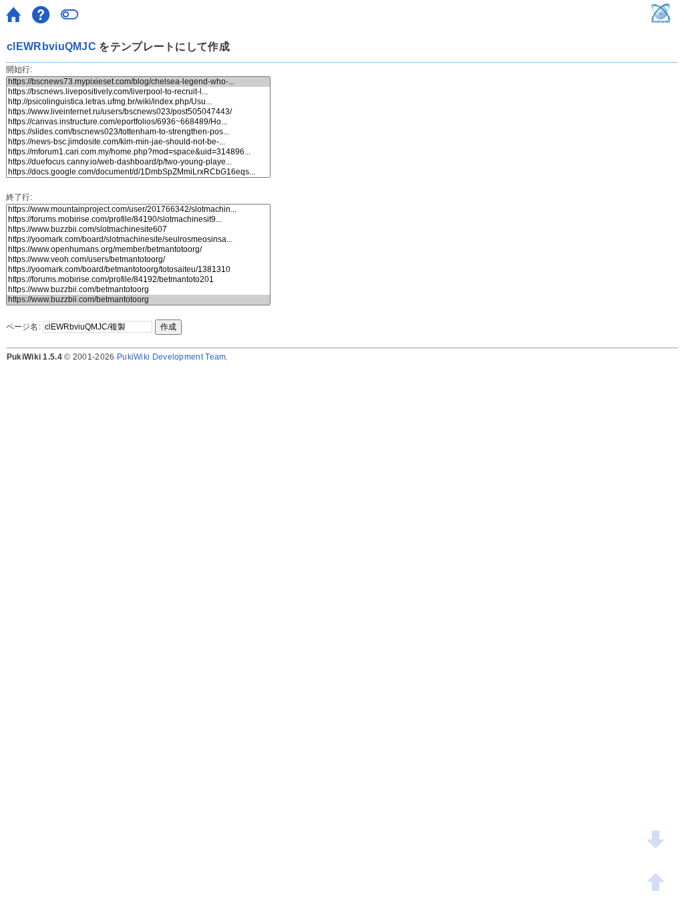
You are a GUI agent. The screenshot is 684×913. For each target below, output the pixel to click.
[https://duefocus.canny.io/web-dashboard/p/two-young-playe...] (138, 162)
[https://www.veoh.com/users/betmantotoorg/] (138, 260)
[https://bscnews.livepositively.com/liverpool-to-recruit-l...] (138, 92)
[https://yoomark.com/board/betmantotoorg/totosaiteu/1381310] (138, 270)
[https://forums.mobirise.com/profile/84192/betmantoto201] (138, 280)
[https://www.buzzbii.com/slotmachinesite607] (138, 230)
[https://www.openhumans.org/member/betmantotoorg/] (138, 250)
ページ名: (23, 327)
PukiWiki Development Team (171, 357)
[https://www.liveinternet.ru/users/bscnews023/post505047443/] (138, 112)
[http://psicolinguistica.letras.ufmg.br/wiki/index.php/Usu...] (138, 102)
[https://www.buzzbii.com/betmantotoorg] (138, 290)
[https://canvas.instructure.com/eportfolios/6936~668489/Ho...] (138, 122)
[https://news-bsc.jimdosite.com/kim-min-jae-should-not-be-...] (138, 142)
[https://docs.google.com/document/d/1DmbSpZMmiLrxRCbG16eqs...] (138, 172)
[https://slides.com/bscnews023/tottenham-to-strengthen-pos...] (138, 132)
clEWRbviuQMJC (51, 46)
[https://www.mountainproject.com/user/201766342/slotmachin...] (138, 210)
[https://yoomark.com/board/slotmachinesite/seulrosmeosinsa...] (138, 240)
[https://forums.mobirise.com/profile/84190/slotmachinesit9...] (138, 220)
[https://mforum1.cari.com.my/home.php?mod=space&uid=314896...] (138, 152)
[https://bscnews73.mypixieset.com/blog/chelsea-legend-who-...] (138, 82)
